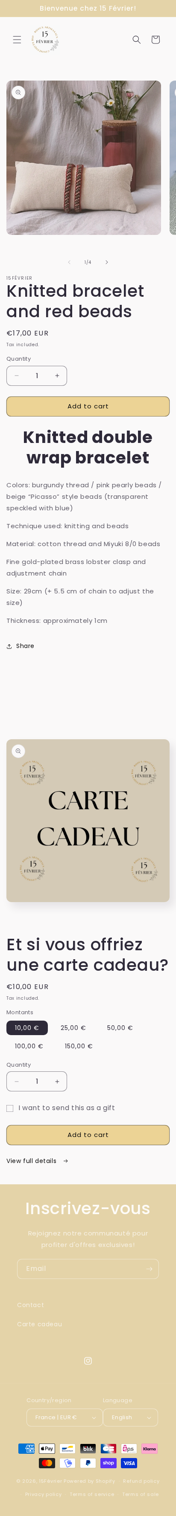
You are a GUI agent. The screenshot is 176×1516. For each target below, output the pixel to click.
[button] (17, 39)
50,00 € (120, 1028)
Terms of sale (140, 1494)
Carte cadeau (39, 1324)
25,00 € (73, 1028)
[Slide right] (106, 262)
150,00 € (79, 1046)
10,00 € (27, 1028)
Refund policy (141, 1481)
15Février (50, 1481)
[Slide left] (69, 262)
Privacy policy (43, 1494)
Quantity (18, 359)
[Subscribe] (149, 1269)
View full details (32, 1161)
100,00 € (29, 1046)
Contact (30, 1305)
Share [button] (25, 646)
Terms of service (92, 1494)
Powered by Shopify (89, 1481)
